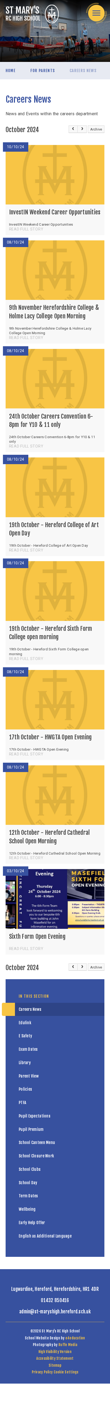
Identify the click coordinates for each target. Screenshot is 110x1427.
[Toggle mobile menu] (96, 13)
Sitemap (55, 1365)
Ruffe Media (67, 1345)
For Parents (42, 70)
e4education (75, 1338)
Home (10, 70)
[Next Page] (82, 129)
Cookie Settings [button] (66, 1372)
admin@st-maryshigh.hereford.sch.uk (55, 1311)
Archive (96, 129)
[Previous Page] (73, 129)
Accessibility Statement (54, 1358)
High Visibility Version (55, 1352)
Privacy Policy (42, 1372)
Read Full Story (26, 229)
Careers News (83, 70)
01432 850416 (55, 1300)
